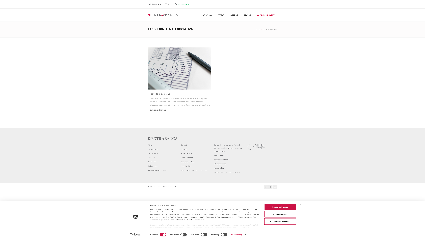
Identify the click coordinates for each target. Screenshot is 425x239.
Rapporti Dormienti (221, 160)
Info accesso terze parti (157, 170)
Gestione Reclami (188, 162)
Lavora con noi (187, 158)
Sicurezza (151, 158)
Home (258, 29)
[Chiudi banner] (300, 204)
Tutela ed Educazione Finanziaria (227, 172)
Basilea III (152, 162)
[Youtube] (270, 187)
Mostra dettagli (237, 235)
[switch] (183, 234)
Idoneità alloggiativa (160, 94)
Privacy (150, 145)
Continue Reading (158, 110)
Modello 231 (186, 166)
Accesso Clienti (267, 15)
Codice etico (152, 166)
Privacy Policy (186, 153)
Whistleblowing (220, 164)
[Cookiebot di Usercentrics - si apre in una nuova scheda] (135, 234)
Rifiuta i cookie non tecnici (280, 221)
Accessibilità (219, 168)
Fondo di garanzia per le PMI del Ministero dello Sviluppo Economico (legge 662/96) (228, 148)
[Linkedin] (275, 187)
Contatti (184, 145)
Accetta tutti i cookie (280, 207)
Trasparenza (153, 149)
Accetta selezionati (280, 214)
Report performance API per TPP (194, 170)
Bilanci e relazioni (221, 155)
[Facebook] (266, 187)
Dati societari (153, 153)
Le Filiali (184, 149)
